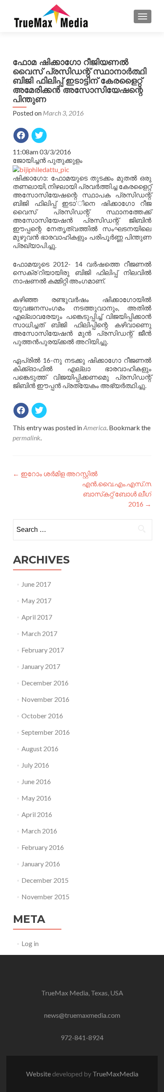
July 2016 (35, 765)
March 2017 (39, 633)
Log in (30, 943)
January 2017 (40, 666)
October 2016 (42, 716)
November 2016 (45, 699)
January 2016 (40, 864)
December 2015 (45, 880)
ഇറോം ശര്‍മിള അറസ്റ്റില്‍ (55, 473)
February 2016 (42, 847)
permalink (26, 438)
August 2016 (39, 748)
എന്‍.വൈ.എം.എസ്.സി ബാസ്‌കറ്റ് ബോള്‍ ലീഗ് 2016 (118, 494)
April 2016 (36, 814)
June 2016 (36, 781)
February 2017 (42, 650)
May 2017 (36, 600)
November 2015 (45, 896)
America (94, 427)
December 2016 (45, 683)
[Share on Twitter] (39, 135)
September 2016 (45, 732)
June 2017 (36, 584)
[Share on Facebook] (21, 135)
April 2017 (36, 617)
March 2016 (39, 831)
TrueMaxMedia (115, 1074)
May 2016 (36, 798)
